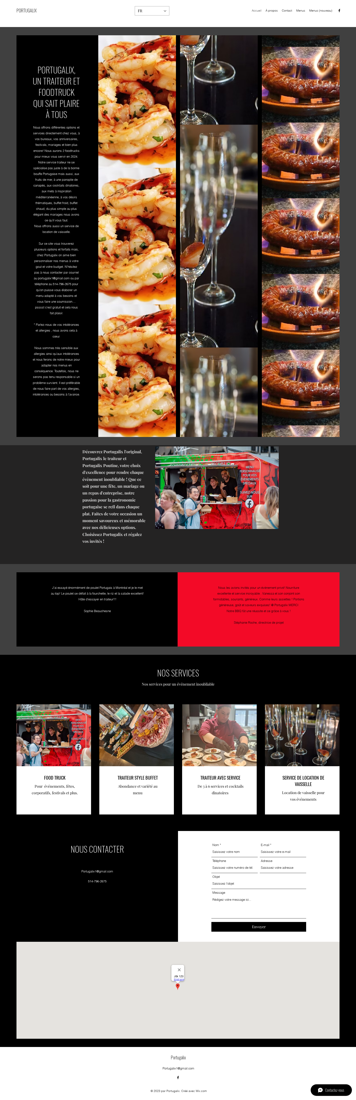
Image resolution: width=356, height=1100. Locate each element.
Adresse (266, 860)
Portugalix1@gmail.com (97, 871)
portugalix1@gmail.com (54, 278)
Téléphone (219, 860)
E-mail (265, 844)
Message (218, 892)
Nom (215, 844)
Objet (216, 876)
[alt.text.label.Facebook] (339, 10)
